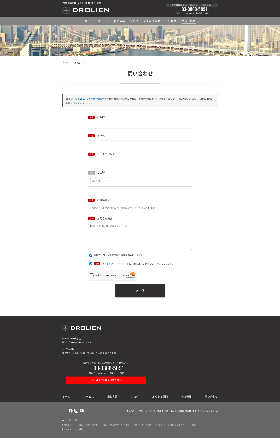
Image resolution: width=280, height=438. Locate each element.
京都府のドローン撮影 (186, 425)
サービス (103, 21)
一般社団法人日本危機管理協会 (89, 98)
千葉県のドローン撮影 (142, 425)
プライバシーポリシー (115, 263)
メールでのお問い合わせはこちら (108, 379)
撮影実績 (119, 21)
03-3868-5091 (194, 9)
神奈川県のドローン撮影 (96, 425)
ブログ (134, 21)
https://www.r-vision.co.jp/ (76, 342)
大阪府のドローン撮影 (73, 429)
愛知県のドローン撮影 (119, 425)
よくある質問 (151, 21)
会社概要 (171, 21)
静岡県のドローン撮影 (164, 425)
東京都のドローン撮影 (73, 425)
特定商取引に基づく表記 (158, 411)
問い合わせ (188, 21)
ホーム (88, 21)
